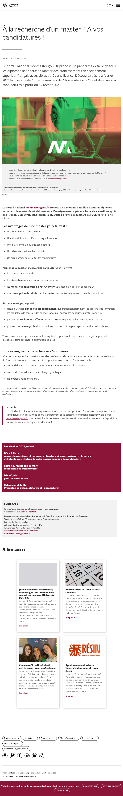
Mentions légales (10, 772)
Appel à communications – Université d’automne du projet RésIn (82, 668)
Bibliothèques (88, 738)
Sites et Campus (11, 743)
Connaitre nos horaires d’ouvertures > (21, 531)
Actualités (29, 738)
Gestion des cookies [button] (51, 772)
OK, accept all (89, 786)
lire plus (23, 625)
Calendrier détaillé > (16, 485)
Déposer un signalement (15, 748)
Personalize (62, 790)
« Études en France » (95, 190)
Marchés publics (67, 738)
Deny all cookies (111, 786)
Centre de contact (27, 512)
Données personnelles (30, 772)
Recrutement (47, 738)
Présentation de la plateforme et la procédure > (31, 488)
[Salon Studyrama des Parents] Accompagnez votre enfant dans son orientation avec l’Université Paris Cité (36, 593)
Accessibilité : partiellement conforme (19, 776)
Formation (20, 58)
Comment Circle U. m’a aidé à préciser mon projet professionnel (37, 666)
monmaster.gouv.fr (57, 178)
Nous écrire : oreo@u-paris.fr (17, 534)
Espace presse (10, 738)
